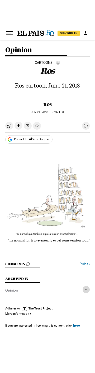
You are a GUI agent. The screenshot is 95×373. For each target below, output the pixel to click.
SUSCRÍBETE (68, 33)
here (76, 325)
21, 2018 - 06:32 (47, 112)
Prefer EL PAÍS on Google (31, 139)
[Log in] (85, 33)
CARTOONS (44, 63)
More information (17, 314)
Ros (48, 104)
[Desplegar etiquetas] (86, 289)
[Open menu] (9, 33)
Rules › (84, 264)
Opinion (18, 50)
